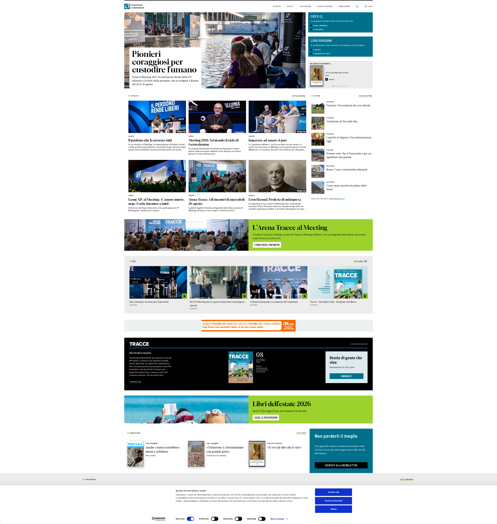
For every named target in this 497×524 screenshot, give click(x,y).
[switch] (214, 519)
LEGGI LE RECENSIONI (266, 417)
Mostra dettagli (277, 519)
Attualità (276, 6)
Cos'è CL (290, 6)
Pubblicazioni (344, 6)
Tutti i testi (301, 433)
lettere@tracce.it (337, 198)
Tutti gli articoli (298, 96)
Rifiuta (334, 509)
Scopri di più (135, 382)
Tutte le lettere (365, 96)
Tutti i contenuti (406, 479)
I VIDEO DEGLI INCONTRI (267, 244)
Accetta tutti (333, 492)
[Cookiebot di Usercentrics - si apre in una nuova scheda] (158, 519)
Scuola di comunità (324, 6)
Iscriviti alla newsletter (341, 465)
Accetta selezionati (333, 501)
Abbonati (346, 376)
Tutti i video (358, 261)
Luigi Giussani (305, 6)
